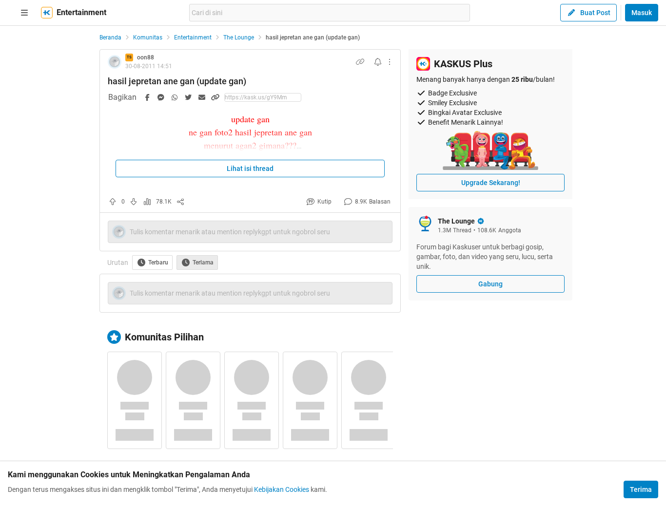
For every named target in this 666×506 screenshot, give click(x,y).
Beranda (110, 37)
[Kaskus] (47, 13)
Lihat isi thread (250, 168)
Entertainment (193, 37)
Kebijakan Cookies (281, 489)
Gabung (490, 284)
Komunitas (147, 37)
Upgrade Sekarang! (490, 183)
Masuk (641, 13)
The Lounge (238, 37)
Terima (641, 489)
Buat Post (595, 13)
